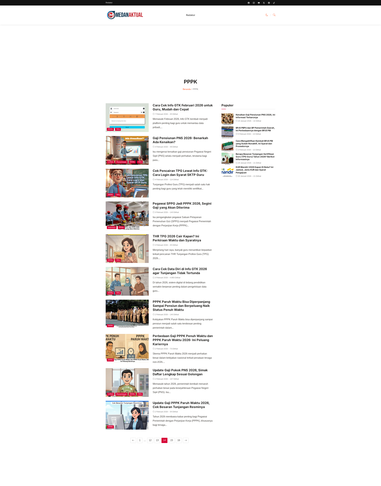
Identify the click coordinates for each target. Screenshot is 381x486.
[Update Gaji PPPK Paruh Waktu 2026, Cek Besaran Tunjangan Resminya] (127, 427)
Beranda (187, 89)
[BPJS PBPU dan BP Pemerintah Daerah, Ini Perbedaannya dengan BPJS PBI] (227, 136)
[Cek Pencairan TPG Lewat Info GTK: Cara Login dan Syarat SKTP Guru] (127, 195)
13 (157, 440)
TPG (118, 129)
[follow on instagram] (253, 2)
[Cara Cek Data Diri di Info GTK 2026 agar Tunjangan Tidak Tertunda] (127, 293)
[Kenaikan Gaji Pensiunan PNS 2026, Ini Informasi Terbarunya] (227, 123)
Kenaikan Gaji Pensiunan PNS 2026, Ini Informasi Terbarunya (255, 116)
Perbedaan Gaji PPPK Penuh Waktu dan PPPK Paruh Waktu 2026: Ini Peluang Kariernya (183, 340)
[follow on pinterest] (269, 2)
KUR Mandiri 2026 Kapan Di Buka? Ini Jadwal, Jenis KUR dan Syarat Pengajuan (254, 170)
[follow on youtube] (258, 2)
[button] (267, 15)
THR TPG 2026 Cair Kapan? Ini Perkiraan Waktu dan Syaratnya (177, 238)
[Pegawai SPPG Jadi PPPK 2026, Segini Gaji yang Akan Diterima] (127, 228)
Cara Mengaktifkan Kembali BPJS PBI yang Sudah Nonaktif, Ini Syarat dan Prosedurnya (254, 143)
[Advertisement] (190, 49)
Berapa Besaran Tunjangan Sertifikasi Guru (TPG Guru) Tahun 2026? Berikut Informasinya (255, 157)
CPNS (110, 162)
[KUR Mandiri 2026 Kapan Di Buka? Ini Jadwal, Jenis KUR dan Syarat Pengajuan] (227, 175)
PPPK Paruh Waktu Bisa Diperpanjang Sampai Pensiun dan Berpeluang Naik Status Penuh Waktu (181, 306)
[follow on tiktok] (274, 2)
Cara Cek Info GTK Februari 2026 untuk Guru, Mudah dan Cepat (183, 107)
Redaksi (109, 3)
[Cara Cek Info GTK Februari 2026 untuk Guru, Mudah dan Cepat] (127, 130)
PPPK (110, 129)
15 (171, 440)
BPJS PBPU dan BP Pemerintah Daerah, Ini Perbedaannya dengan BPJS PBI (255, 129)
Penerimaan (122, 162)
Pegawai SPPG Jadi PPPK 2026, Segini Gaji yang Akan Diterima (182, 205)
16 (178, 440)
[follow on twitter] (264, 2)
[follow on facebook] (248, 2)
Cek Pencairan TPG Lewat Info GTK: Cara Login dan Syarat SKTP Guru (180, 173)
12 (150, 440)
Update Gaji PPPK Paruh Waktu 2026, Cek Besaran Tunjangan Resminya (181, 405)
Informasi (111, 227)
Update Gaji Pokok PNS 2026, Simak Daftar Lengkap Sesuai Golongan (180, 372)
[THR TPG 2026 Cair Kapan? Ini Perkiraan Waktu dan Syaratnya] (127, 261)
